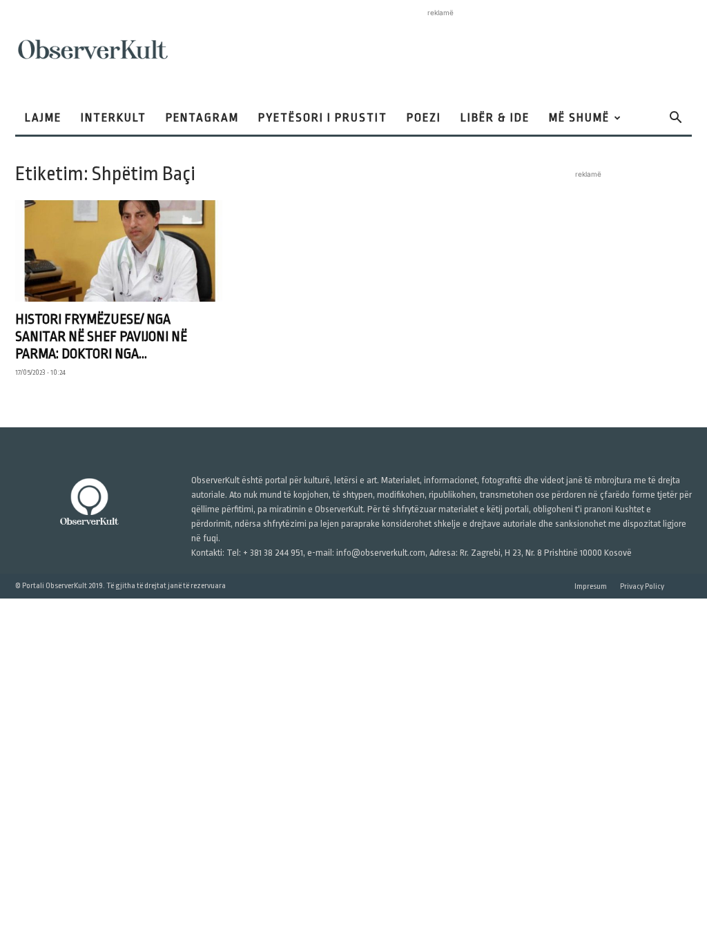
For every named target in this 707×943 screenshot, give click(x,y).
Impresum (590, 586)
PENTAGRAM (202, 117)
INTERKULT (113, 117)
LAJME (43, 117)
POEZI (424, 117)
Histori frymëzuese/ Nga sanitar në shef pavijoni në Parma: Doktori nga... (101, 336)
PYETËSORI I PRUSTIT (322, 117)
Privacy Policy (642, 586)
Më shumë (579, 117)
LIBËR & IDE (495, 117)
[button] (675, 119)
